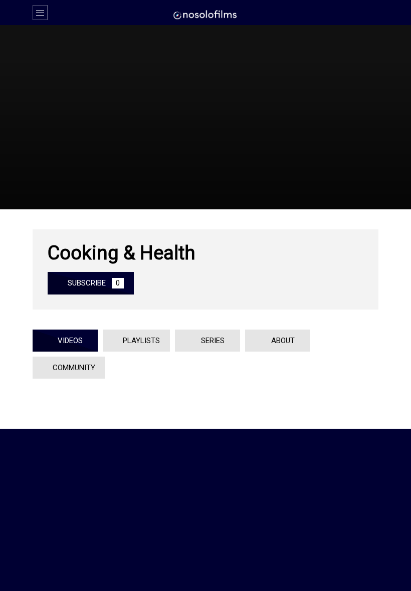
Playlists (139, 340)
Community (72, 367)
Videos (68, 340)
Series (211, 340)
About (281, 340)
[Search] (365, 12)
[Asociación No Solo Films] (205, 14)
